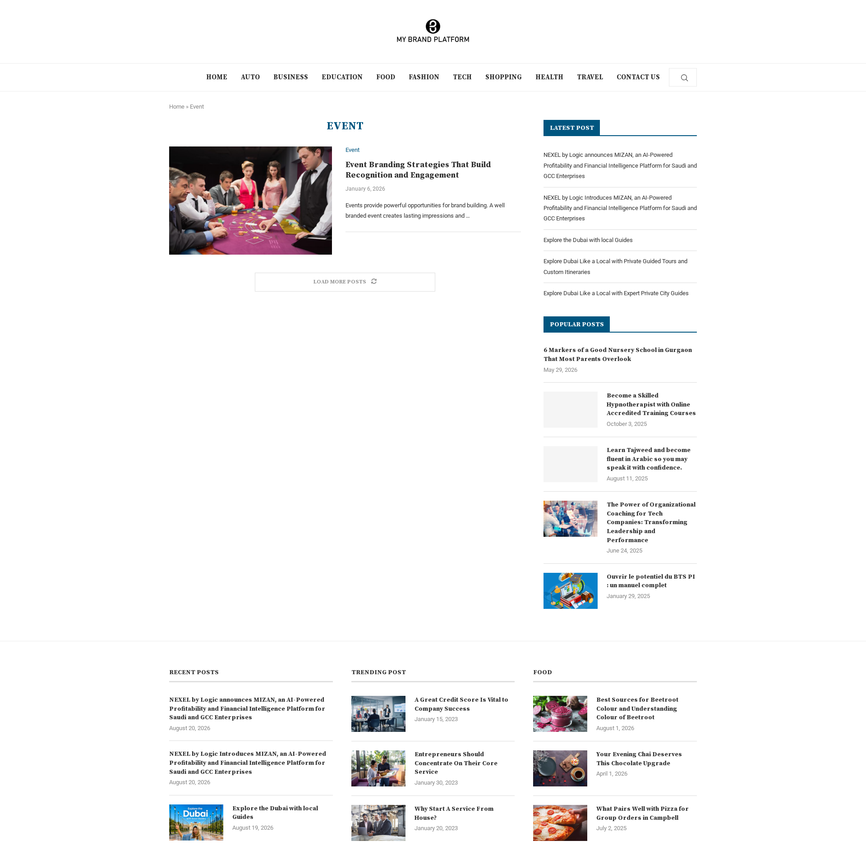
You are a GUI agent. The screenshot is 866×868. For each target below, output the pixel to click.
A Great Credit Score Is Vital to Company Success (461, 704)
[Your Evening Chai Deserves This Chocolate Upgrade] (560, 768)
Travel (590, 77)
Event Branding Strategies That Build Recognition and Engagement (418, 170)
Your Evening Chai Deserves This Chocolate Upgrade (639, 758)
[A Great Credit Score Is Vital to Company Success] (378, 714)
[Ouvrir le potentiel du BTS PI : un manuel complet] (571, 591)
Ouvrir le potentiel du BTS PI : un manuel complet (651, 581)
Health (549, 77)
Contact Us (638, 77)
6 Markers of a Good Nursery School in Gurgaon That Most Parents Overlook (618, 354)
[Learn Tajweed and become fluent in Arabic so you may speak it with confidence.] (571, 464)
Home (216, 77)
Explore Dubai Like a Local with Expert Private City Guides (616, 293)
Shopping (503, 77)
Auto (250, 77)
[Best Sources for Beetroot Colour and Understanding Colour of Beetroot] (560, 714)
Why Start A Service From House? (454, 813)
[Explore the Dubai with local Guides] (196, 822)
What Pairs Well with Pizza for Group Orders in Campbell (642, 813)
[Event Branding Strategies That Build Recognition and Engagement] (250, 200)
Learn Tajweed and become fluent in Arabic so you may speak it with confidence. (649, 459)
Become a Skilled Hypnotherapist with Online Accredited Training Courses (651, 404)
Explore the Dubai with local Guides (588, 240)
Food (385, 77)
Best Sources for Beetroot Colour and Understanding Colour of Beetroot (637, 709)
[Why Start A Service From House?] (378, 823)
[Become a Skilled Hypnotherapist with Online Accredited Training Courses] (571, 410)
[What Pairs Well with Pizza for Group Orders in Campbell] (560, 823)
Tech (462, 77)
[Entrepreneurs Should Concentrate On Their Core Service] (378, 768)
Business (290, 77)
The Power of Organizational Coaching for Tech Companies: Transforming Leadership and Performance (651, 522)
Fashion (424, 77)
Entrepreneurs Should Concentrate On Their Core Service (456, 763)
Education (342, 77)
